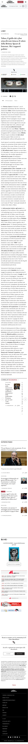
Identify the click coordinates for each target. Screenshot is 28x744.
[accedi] (25, 2)
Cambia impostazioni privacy (8, 700)
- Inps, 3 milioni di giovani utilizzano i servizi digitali (12, 585)
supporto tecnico (19, 679)
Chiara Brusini (9, 405)
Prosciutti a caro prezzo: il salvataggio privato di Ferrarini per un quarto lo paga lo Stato (10, 509)
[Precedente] (2, 399)
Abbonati (20, 2)
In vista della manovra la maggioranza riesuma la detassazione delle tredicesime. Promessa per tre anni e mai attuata (9, 393)
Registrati (19, 653)
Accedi (8, 653)
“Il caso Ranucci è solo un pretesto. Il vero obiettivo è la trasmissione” (13, 449)
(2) (26, 515)
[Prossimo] (25, 399)
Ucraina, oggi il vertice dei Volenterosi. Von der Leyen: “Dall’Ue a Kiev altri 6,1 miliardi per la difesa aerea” (9, 496)
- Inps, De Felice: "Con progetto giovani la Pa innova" (13, 583)
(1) (26, 472)
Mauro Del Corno (6, 52)
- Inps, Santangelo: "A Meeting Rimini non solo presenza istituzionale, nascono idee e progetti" (13, 576)
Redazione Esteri (5, 502)
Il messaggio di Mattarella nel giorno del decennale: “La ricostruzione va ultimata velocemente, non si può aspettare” (9, 482)
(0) (19, 405)
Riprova (14, 684)
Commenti (5, 96)
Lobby (3, 31)
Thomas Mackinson (6, 515)
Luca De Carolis (5, 472)
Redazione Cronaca (6, 488)
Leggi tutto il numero (14, 564)
